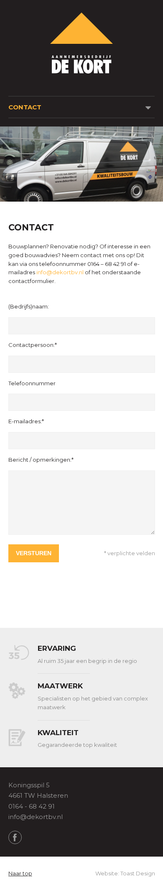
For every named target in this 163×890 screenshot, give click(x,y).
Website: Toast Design (125, 873)
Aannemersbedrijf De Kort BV (81, 44)
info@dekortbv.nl (60, 272)
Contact (24, 107)
